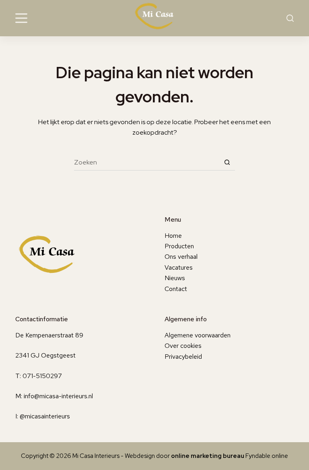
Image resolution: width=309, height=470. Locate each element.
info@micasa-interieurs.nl (58, 396)
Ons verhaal (181, 256)
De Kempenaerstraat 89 (49, 335)
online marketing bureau (207, 456)
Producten (179, 246)
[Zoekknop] (227, 162)
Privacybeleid (183, 356)
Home (173, 235)
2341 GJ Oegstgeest (45, 355)
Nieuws (175, 278)
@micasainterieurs (45, 416)
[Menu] (21, 18)
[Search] (290, 18)
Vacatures (179, 267)
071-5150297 (42, 376)
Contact (176, 289)
